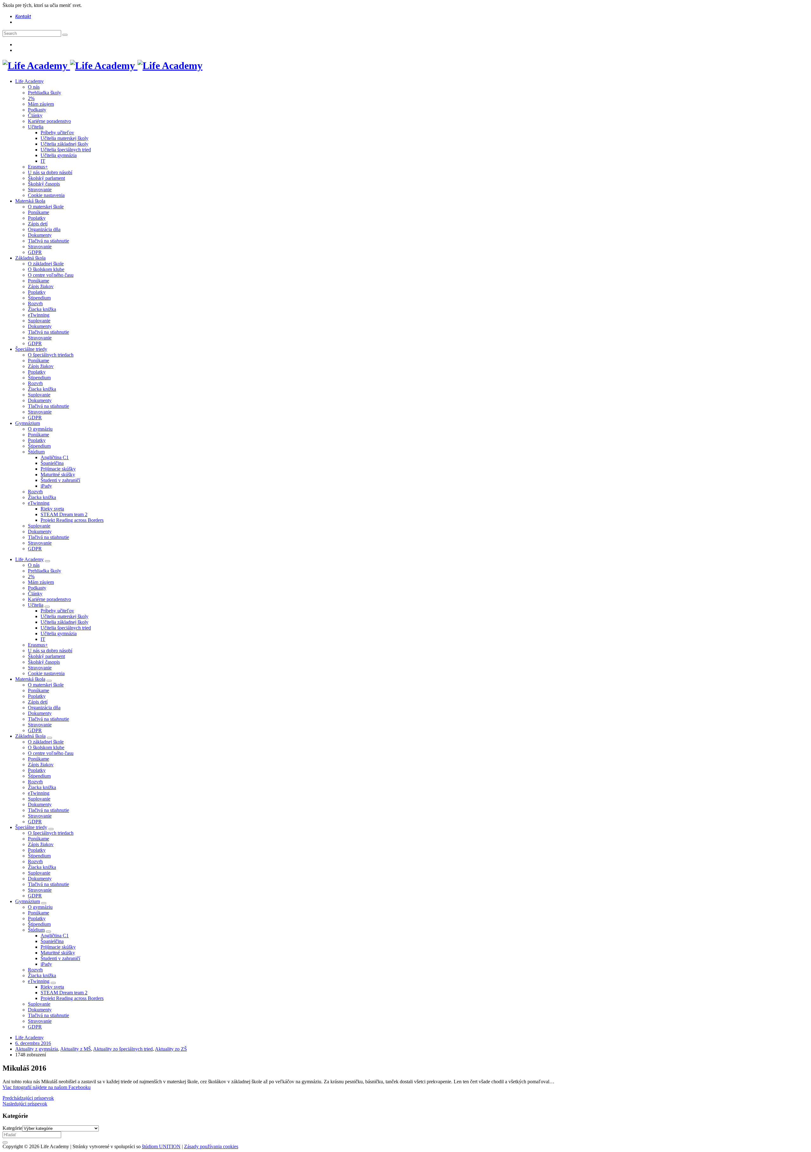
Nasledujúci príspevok (25, 1103)
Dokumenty (40, 235)
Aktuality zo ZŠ (171, 1049)
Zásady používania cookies (211, 1146)
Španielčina (52, 463)
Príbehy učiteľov (57, 132)
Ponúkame (38, 212)
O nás (34, 87)
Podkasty (37, 109)
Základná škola (30, 258)
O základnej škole (46, 263)
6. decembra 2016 (33, 1043)
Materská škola (30, 201)
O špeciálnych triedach (50, 355)
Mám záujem (41, 104)
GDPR (35, 252)
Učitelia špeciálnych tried (66, 149)
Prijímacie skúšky (58, 469)
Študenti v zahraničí (60, 480)
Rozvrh (35, 303)
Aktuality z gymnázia (36, 1049)
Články (35, 115)
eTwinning (38, 315)
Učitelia (35, 127)
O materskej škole (46, 206)
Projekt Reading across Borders (72, 520)
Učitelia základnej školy (64, 144)
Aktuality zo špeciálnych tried (123, 1049)
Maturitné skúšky (58, 474)
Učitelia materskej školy (64, 138)
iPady (46, 486)
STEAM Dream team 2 (64, 514)
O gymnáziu (40, 429)
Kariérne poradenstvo (49, 121)
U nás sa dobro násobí (50, 172)
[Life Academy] (102, 65)
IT (43, 161)
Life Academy (29, 81)
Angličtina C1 (55, 457)
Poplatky (37, 218)
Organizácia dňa (44, 229)
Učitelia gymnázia (59, 155)
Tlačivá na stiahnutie (48, 241)
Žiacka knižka (42, 309)
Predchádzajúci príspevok (28, 1098)
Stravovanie (40, 189)
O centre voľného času (50, 275)
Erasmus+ (38, 166)
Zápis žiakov (41, 286)
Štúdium (36, 451)
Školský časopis (44, 184)
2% (31, 98)
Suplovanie (39, 320)
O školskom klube (46, 269)
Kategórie (12, 1128)
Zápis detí (38, 223)
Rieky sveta (52, 508)
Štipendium (39, 298)
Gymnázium (27, 423)
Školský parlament (46, 178)
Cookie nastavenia (46, 195)
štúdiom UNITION (161, 1146)
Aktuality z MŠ (75, 1049)
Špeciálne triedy (31, 349)
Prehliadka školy (44, 92)
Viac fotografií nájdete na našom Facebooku (47, 1087)
